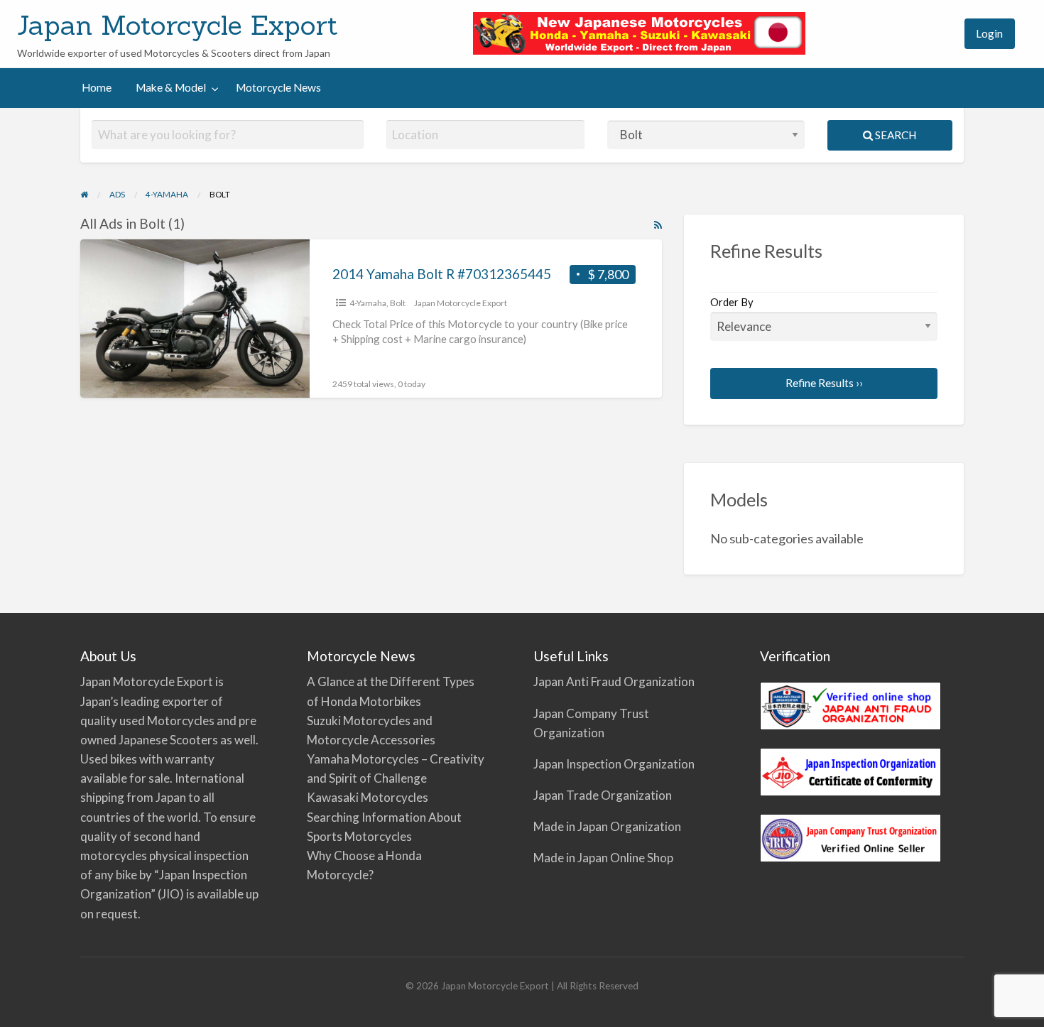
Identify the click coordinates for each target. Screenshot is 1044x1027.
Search (894, 135)
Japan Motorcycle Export (177, 25)
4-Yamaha (367, 303)
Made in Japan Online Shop (603, 857)
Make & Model (171, 87)
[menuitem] (940, 34)
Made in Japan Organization (607, 826)
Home (97, 87)
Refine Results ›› (824, 382)
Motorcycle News (278, 87)
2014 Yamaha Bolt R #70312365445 (441, 274)
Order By (732, 301)
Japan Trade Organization (602, 795)
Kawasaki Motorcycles (367, 797)
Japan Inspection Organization (614, 763)
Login (989, 33)
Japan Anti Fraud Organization (614, 681)
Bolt (398, 303)
